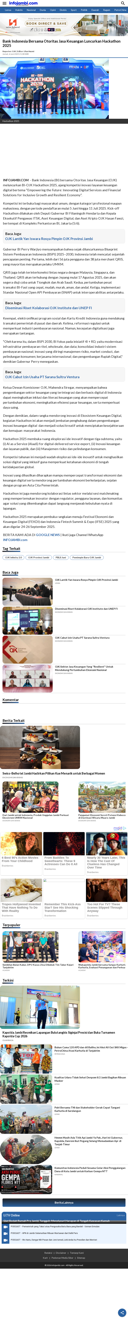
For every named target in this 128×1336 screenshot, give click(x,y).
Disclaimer (61, 1253)
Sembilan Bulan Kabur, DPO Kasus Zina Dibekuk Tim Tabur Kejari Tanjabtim (38, 966)
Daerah (95, 9)
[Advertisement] (64, 151)
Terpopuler (11, 925)
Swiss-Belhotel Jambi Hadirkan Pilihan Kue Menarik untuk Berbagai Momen (53, 773)
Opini (53, 9)
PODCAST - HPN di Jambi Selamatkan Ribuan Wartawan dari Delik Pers (44, 1233)
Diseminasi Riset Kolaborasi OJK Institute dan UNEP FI (48, 308)
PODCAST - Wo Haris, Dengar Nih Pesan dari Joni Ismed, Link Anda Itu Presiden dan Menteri (54, 1240)
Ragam (106, 9)
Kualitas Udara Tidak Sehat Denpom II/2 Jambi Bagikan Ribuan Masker (90, 1079)
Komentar (10, 700)
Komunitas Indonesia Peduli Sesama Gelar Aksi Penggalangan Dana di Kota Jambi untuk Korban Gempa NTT (90, 1169)
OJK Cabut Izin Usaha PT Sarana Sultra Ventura (42, 377)
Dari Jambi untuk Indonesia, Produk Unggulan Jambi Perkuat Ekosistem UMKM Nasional (35, 816)
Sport (74, 9)
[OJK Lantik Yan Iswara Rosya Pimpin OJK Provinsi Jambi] (27, 592)
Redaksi (48, 1253)
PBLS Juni (61, 557)
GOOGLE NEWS (48, 535)
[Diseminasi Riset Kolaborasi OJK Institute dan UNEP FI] (27, 621)
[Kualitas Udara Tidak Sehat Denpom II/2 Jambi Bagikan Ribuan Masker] (26, 1089)
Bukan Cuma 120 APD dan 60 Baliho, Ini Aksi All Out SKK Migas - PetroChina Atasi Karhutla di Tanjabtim (91, 1049)
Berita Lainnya (64, 1202)
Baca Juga (10, 572)
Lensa (8, 9)
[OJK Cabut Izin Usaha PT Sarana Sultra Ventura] (27, 650)
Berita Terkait (13, 720)
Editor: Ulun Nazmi (25, 51)
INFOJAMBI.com (15, 540)
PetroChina (120, 9)
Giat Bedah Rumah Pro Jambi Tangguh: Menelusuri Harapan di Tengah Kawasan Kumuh (56, 1220)
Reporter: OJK (9, 51)
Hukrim (19, 9)
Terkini (8, 980)
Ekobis (63, 9)
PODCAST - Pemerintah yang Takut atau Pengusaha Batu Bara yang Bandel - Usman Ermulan (55, 1226)
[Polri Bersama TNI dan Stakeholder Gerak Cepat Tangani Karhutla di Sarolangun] (26, 1119)
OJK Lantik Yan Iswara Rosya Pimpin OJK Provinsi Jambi (49, 238)
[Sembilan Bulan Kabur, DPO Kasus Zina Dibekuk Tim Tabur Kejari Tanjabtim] (39, 947)
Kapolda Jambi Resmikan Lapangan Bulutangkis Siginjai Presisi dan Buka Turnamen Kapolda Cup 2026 (58, 1034)
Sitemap (81, 1258)
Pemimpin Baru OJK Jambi (86, 557)
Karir (45, 1258)
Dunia (43, 9)
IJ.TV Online (11, 1215)
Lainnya (121, 1215)
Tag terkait (11, 548)
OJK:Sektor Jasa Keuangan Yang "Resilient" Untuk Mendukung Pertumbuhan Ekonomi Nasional (84, 668)
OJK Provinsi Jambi (38, 557)
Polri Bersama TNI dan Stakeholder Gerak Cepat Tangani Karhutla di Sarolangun (87, 1109)
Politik (84, 9)
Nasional (31, 9)
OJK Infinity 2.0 (13, 557)
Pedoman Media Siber (62, 1258)
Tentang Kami (77, 1253)
